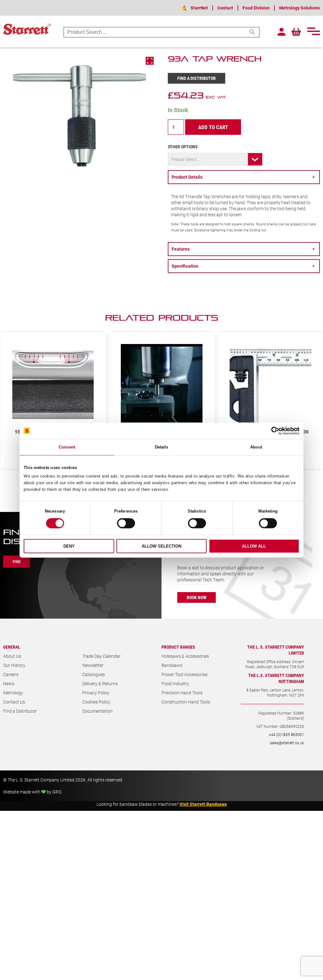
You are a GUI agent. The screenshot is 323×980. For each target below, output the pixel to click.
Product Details (243, 177)
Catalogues (93, 681)
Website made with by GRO (32, 798)
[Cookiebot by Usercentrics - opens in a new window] (271, 430)
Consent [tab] (67, 447)
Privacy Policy (95, 699)
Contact (225, 8)
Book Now (196, 604)
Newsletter (92, 672)
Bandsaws (172, 672)
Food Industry (175, 690)
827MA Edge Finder (270, 418)
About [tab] (256, 447)
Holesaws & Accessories (185, 663)
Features (243, 249)
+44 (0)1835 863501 (286, 741)
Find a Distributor (196, 78)
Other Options (183, 147)
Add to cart (213, 127)
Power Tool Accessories (185, 681)
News (8, 690)
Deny (69, 546)
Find (17, 568)
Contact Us (14, 708)
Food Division (256, 8)
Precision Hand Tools (182, 699)
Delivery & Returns (100, 690)
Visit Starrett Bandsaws (203, 811)
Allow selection (161, 546)
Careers (10, 681)
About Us (12, 663)
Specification (243, 266)
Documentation (97, 718)
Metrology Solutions (299, 8)
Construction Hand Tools (186, 708)
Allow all (254, 546)
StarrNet (199, 8)
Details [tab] (161, 447)
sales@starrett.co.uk (287, 749)
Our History (14, 672)
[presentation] (299, 321)
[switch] (126, 523)
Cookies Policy (96, 708)
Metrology (13, 699)
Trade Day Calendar (101, 663)
